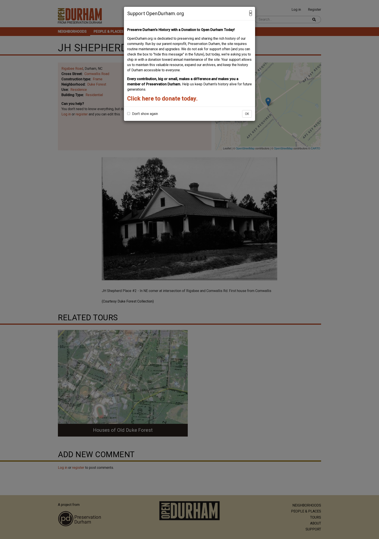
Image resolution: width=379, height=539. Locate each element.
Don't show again (144, 114)
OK (247, 114)
